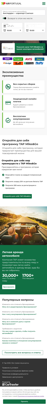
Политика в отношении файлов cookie (31, 396)
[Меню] (44, 3)
